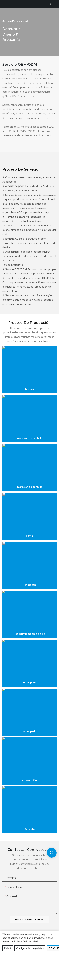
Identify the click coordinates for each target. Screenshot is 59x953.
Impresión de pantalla (29, 438)
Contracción (29, 780)
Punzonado (29, 584)
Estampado (29, 682)
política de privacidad (26, 941)
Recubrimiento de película (29, 633)
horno (29, 535)
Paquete (29, 829)
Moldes (29, 389)
